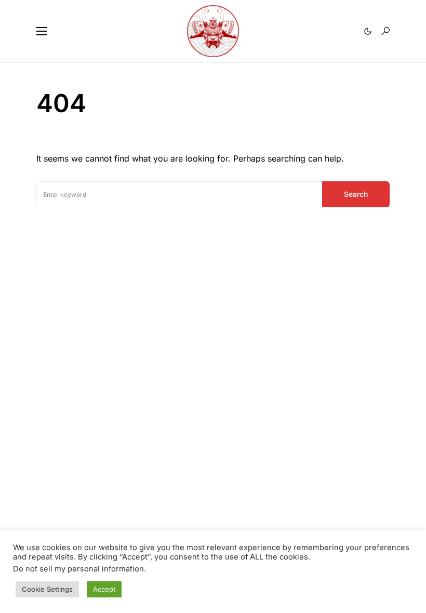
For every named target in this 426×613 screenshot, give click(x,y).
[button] (41, 31)
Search (356, 194)
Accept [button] (104, 589)
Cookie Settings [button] (47, 589)
